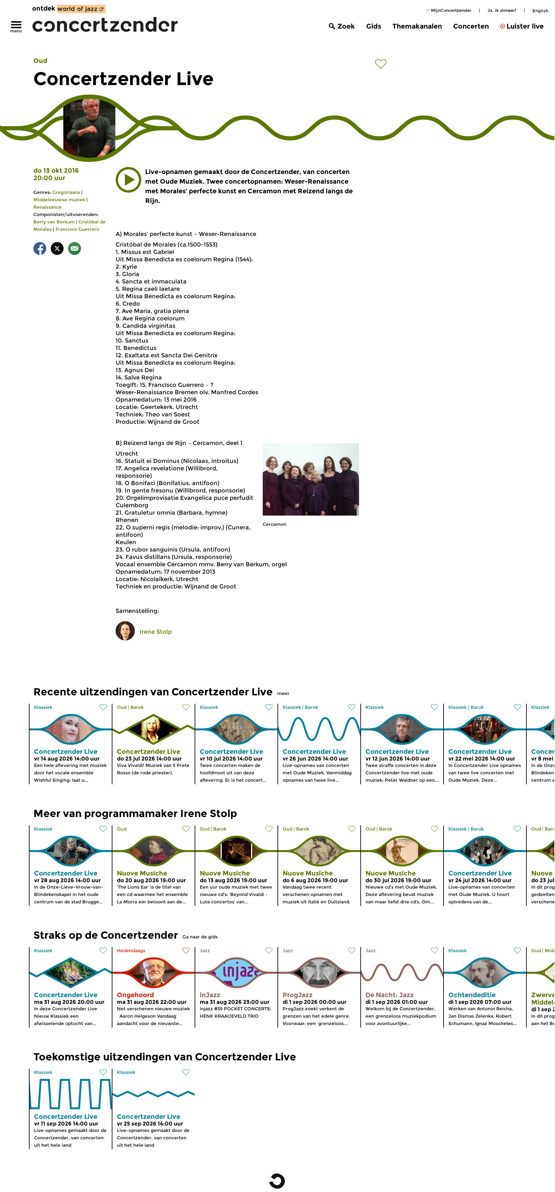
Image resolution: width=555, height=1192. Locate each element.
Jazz (205, 950)
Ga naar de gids (199, 937)
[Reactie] (74, 249)
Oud (40, 61)
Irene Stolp (156, 631)
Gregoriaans (66, 192)
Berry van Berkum (54, 222)
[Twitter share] (57, 249)
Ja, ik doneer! (502, 10)
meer (283, 693)
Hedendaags (131, 950)
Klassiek (43, 707)
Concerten (471, 26)
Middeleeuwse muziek (59, 200)
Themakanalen (417, 26)
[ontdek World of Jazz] (81, 9)
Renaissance (47, 207)
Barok (137, 707)
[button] (128, 180)
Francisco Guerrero (77, 229)
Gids (373, 26)
